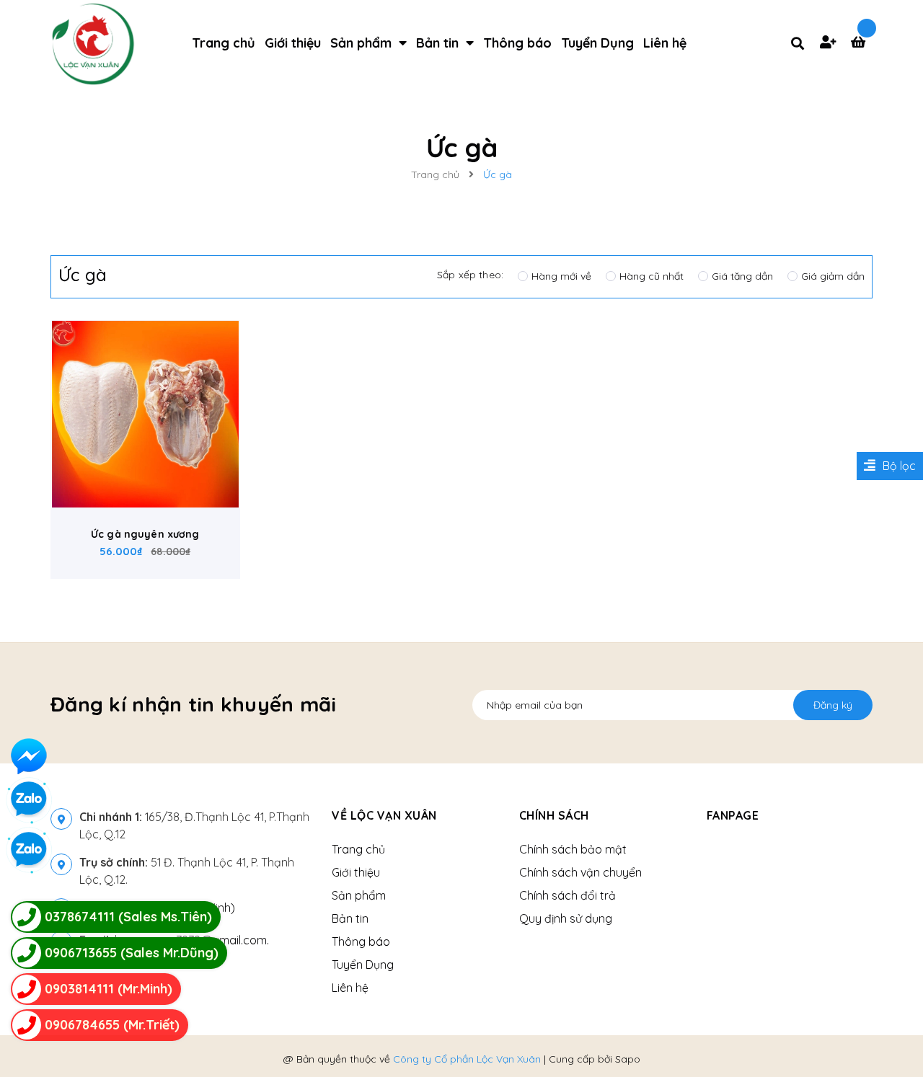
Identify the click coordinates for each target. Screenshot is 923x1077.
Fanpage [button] (733, 815)
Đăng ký (832, 705)
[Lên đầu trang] (891, 1034)
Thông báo (361, 941)
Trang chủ (358, 849)
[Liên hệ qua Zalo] (29, 850)
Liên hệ (350, 987)
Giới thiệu (356, 872)
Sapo (627, 1058)
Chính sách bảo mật (573, 849)
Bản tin (350, 918)
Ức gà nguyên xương (145, 534)
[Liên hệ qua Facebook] (29, 756)
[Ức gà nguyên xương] (145, 414)
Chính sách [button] (554, 815)
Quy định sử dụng (565, 918)
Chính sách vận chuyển (580, 872)
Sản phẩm (359, 895)
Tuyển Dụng (363, 964)
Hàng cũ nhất (651, 276)
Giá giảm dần (833, 276)
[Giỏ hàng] (862, 43)
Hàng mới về (561, 276)
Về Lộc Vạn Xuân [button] (384, 815)
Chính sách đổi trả (567, 895)
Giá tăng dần (742, 276)
